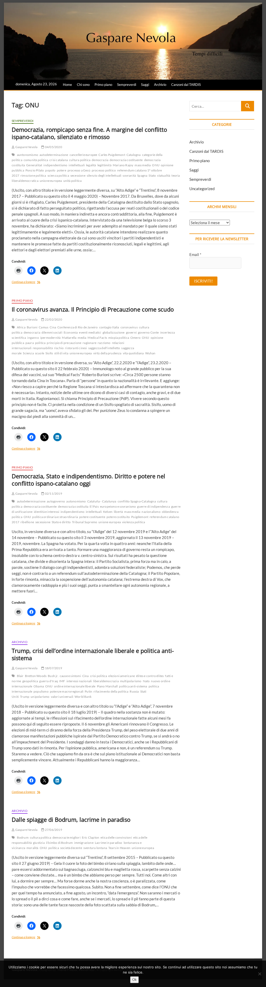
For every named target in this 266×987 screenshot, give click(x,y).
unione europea (51, 181)
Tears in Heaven (119, 848)
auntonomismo (27, 155)
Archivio (160, 84)
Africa (21, 327)
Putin (88, 691)
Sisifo (49, 353)
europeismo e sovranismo (118, 506)
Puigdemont (139, 517)
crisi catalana (58, 160)
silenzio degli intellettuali (104, 175)
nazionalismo (151, 512)
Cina (53, 327)
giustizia (39, 843)
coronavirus (129, 327)
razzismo (104, 343)
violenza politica (133, 522)
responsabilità (43, 348)
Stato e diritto (61, 522)
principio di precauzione (64, 343)
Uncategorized (202, 188)
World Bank (83, 697)
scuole (39, 353)
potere (61, 170)
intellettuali (77, 165)
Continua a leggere (31, 282)
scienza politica (58, 175)
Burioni (32, 327)
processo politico (104, 170)
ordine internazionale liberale (75, 686)
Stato (152, 175)
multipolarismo (131, 681)
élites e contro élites (150, 676)
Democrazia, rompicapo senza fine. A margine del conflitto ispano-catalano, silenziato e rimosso (89, 133)
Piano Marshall (107, 686)
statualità (163, 175)
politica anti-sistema (133, 686)
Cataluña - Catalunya (101, 501)
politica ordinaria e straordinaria (55, 517)
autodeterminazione (53, 155)
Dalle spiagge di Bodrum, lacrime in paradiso (71, 819)
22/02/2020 (53, 319)
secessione (77, 175)
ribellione (27, 522)
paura (29, 343)
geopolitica (30, 681)
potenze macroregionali (66, 691)
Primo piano (103, 84)
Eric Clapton (90, 837)
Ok (134, 979)
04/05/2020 (53, 147)
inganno (33, 338)
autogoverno (56, 501)
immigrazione (83, 843)
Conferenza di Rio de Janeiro (77, 327)
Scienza (28, 353)
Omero (135, 338)
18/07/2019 (53, 668)
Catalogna (134, 155)
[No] (259, 973)
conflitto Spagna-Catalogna (137, 501)
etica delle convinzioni (116, 837)
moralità (32, 848)
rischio (59, 348)
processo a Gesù (79, 170)
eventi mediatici (90, 332)
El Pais (94, 506)
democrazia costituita (73, 506)
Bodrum (23, 837)
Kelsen (107, 512)
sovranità (129, 175)
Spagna (142, 175)
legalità (91, 165)
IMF (62, 681)
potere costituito (118, 517)
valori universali (62, 697)
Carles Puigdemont (111, 155)
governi (131, 332)
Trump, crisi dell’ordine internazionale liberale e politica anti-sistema (93, 654)
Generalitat (34, 165)
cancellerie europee (83, 155)
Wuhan (150, 353)
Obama (39, 686)
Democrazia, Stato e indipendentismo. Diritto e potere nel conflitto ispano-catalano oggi (88, 479)
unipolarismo (40, 697)
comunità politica (36, 160)
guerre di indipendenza (153, 506)
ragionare (89, 343)
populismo (41, 691)
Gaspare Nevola (26, 147)
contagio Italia (109, 327)
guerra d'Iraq (48, 681)
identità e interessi (46, 512)
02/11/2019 (53, 493)
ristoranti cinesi (76, 348)
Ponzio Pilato (34, 170)
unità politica (72, 181)
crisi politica (98, 676)
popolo (50, 170)
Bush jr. (53, 676)
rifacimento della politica (111, 691)
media (82, 338)
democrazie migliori (66, 837)
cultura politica (79, 160)
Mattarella (69, 338)
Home (67, 84)
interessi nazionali (79, 681)
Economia (71, 332)
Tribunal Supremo (84, 522)
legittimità (104, 165)
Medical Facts (97, 338)
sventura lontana (95, 848)
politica (40, 343)
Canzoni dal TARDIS (186, 84)
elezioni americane (121, 676)
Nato (146, 681)
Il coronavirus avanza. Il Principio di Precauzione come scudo (93, 309)
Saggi (145, 84)
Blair (20, 676)
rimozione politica (33, 175)
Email (195, 254)
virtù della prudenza (107, 353)
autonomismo (76, 501)
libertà (118, 512)
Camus (43, 327)
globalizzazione (114, 332)
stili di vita (61, 353)
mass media (143, 165)
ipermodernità (50, 338)
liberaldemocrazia (105, 681)
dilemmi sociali (52, 332)
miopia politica (118, 338)
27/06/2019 (53, 830)
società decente (71, 848)
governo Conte (148, 332)
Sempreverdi (126, 84)
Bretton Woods (36, 676)
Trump (24, 697)
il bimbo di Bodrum (59, 843)
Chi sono (83, 84)
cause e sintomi (70, 676)
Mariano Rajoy (123, 165)
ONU (155, 165)
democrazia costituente (126, 160)
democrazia (100, 160)
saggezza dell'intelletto (104, 348)
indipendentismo (55, 165)
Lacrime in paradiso (108, 843)
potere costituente (92, 517)
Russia (134, 691)
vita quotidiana (133, 353)
